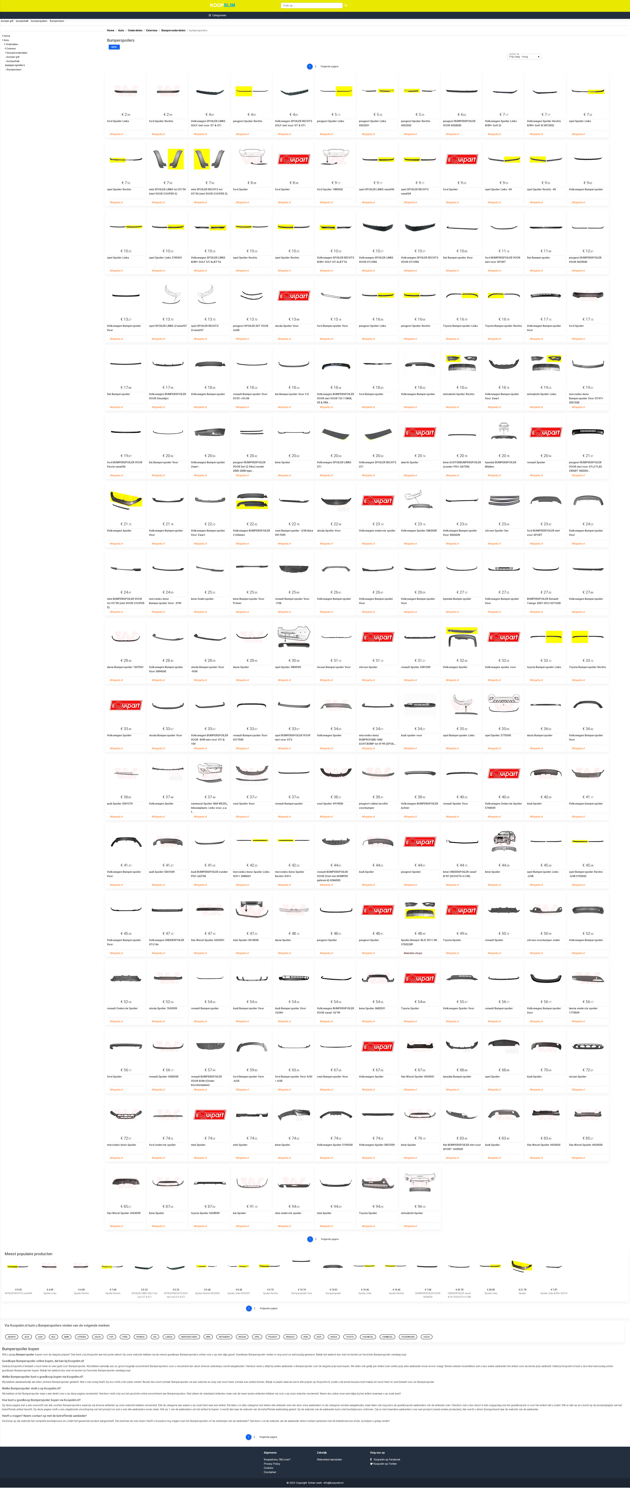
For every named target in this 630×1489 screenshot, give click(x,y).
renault (290, 1337)
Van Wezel (368, 1337)
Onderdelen (12, 44)
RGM (306, 1337)
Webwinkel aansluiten (329, 1459)
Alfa (26, 1337)
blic (53, 1337)
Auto (7, 40)
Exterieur (12, 48)
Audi (40, 1337)
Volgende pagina (329, 66)
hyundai (140, 1337)
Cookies (268, 1467)
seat (319, 1337)
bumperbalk (22, 21)
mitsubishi (224, 1337)
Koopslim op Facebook (386, 1459)
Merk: (114, 47)
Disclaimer (270, 1472)
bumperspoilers (39, 21)
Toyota (350, 1337)
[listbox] (524, 57)
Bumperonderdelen (17, 53)
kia (155, 1337)
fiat (112, 1337)
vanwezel (387, 1337)
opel (257, 1337)
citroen (82, 1337)
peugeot (272, 1337)
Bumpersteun (57, 21)
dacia (98, 1337)
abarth (12, 1337)
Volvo (426, 1337)
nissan (242, 1337)
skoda (333, 1337)
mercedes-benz (189, 1337)
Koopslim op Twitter (385, 1463)
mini (208, 1337)
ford (124, 1337)
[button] (217, 15)
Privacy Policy (272, 1463)
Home (7, 36)
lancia (168, 1337)
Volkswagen (408, 1337)
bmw (66, 1337)
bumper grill (7, 21)
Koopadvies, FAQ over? (277, 1459)
